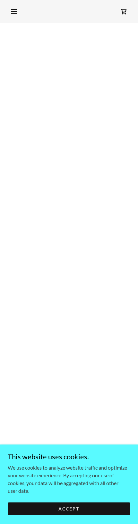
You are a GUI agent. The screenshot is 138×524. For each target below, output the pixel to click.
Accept (68, 508)
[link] (123, 11)
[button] (14, 11)
